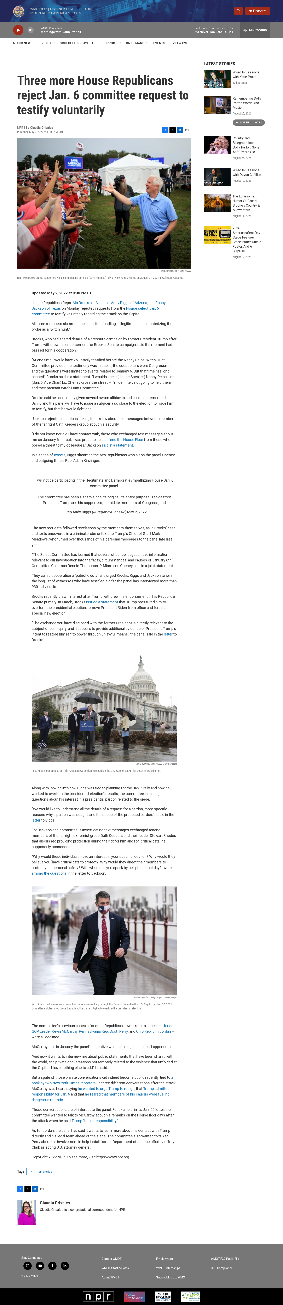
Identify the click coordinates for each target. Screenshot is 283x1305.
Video (46, 43)
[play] (18, 30)
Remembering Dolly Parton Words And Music (247, 103)
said (51, 1046)
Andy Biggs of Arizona (129, 303)
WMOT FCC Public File (225, 1258)
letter (168, 634)
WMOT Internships (168, 1268)
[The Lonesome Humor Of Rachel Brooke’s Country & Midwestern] (217, 203)
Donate (259, 11)
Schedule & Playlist (77, 43)
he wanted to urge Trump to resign (106, 1088)
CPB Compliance (222, 1268)
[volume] (30, 30)
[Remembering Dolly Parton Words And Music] (217, 105)
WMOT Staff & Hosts (115, 1268)
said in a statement (117, 445)
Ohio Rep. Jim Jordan (153, 1031)
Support (110, 43)
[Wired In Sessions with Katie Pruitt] (217, 79)
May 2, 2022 (137, 512)
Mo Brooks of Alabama (91, 303)
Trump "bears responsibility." (94, 1121)
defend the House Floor (123, 439)
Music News (23, 43)
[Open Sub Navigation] (35, 43)
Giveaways (178, 43)
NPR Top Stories (41, 1171)
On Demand (135, 43)
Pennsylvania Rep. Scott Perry (103, 1031)
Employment (164, 1258)
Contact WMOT (112, 1258)
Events (159, 43)
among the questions (49, 873)
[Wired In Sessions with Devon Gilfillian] (217, 177)
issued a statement (102, 602)
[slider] (37, 30)
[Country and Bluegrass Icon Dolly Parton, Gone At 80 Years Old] (217, 145)
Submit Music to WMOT (171, 1277)
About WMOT (110, 1277)
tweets (59, 455)
